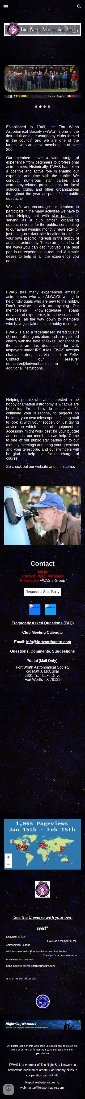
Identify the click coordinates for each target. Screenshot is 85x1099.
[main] (42, 196)
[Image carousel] (42, 101)
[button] (5, 6)
